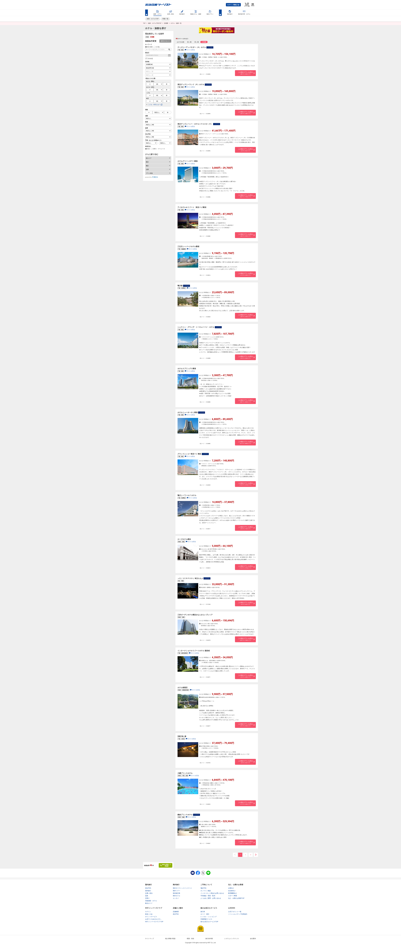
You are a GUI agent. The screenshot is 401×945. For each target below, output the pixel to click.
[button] (233, 4)
